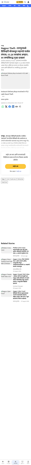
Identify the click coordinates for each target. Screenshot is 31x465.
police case (13, 179)
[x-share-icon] (6, 107)
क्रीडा (24, 6)
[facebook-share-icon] (9, 107)
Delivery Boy (20, 179)
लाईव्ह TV (22, 463)
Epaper (4, 6)
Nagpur (3, 179)
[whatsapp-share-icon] (2, 107)
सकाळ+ (28, 463)
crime (8, 179)
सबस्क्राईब (21, 2)
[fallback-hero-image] (6, 250)
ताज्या (10, 6)
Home (3, 463)
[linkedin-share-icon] (13, 107)
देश (14, 6)
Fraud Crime (4, 182)
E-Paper (8, 463)
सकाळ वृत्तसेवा (4, 99)
